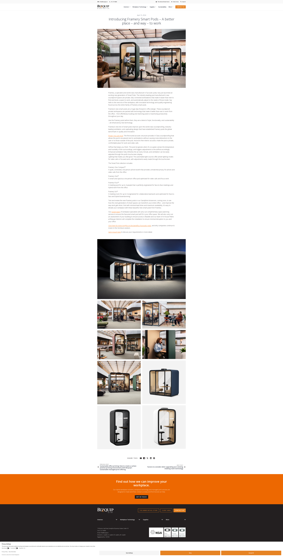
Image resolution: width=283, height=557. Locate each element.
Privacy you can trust (115, 136)
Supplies (152, 7)
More (170, 7)
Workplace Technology (139, 7)
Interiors (126, 7)
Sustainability (162, 7)
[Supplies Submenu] (156, 7)
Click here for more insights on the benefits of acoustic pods (129, 225)
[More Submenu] (173, 7)
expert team (116, 212)
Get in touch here (114, 232)
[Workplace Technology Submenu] (147, 7)
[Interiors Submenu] (130, 7)
